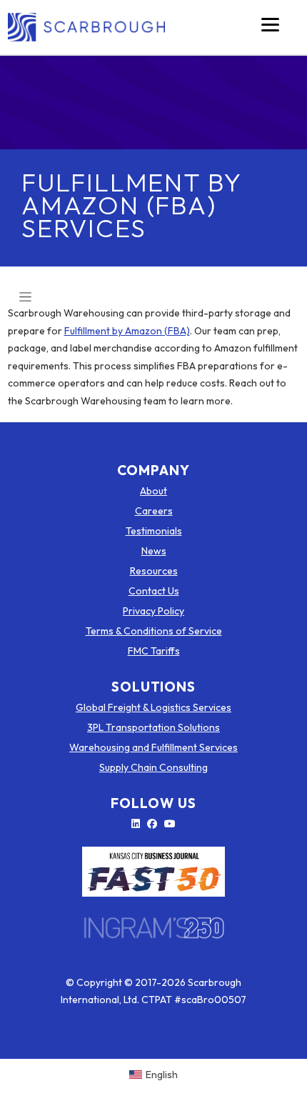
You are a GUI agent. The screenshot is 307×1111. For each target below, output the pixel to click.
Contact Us (154, 590)
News (153, 550)
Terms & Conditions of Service (154, 630)
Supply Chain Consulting (153, 767)
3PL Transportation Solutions (153, 727)
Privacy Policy (153, 610)
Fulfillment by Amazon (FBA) (127, 330)
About (153, 490)
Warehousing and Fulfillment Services (153, 747)
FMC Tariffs (154, 650)
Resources (154, 570)
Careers (154, 510)
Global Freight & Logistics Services (153, 707)
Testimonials (154, 530)
